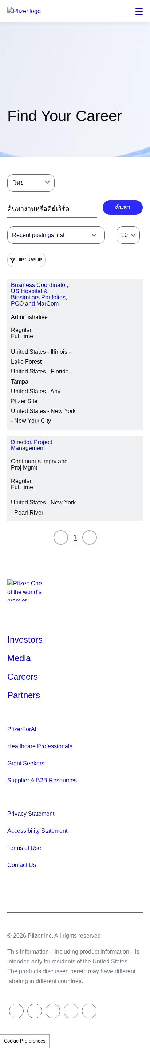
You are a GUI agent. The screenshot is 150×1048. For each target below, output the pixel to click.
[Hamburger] (139, 11)
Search (122, 11)
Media (19, 658)
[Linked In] (53, 1011)
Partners (23, 695)
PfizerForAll (22, 729)
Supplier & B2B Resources (42, 780)
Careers (22, 676)
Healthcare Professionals (39, 746)
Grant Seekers (25, 763)
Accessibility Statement (37, 831)
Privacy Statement (30, 814)
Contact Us (21, 865)
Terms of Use (24, 848)
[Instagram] (71, 1011)
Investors (25, 639)
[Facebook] (34, 1011)
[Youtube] (89, 1011)
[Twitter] (16, 1011)
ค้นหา (122, 207)
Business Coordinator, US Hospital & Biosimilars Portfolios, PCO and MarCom (39, 294)
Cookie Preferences (25, 1041)
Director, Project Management (31, 445)
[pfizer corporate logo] (25, 11)
